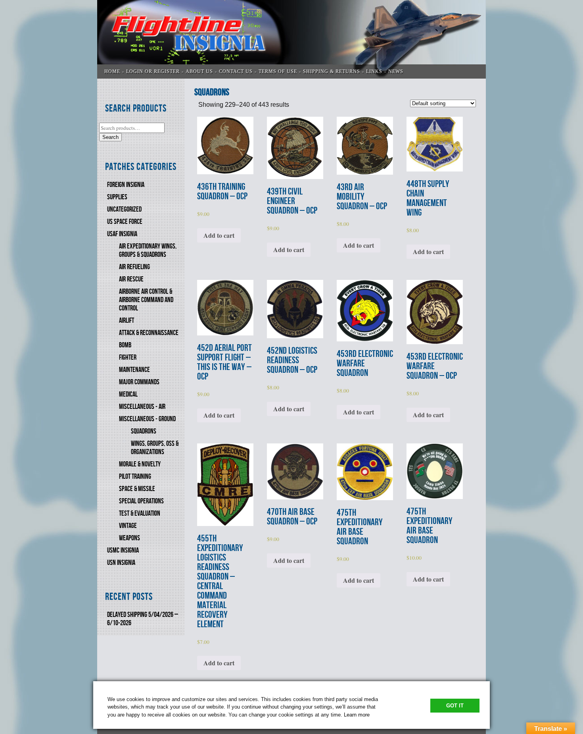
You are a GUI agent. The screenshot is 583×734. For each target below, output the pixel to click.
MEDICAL (128, 394)
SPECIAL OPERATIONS (141, 501)
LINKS (374, 71)
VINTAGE (128, 526)
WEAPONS (129, 538)
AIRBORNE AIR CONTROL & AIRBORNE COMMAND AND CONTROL (146, 299)
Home (112, 71)
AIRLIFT (126, 320)
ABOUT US (199, 71)
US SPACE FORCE (124, 222)
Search (110, 137)
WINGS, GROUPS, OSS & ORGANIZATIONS (154, 447)
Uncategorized (124, 209)
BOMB (125, 345)
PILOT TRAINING (135, 476)
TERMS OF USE (278, 71)
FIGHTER (127, 357)
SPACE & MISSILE (137, 489)
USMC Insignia (123, 550)
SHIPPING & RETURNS (331, 71)
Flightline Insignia (291, 39)
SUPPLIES (117, 197)
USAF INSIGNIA (122, 234)
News (395, 71)
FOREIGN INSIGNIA (125, 185)
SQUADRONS (143, 431)
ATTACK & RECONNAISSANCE (148, 333)
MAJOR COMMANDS (139, 382)
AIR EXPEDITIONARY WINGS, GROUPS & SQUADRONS (147, 250)
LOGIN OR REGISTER (153, 71)
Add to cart (218, 235)
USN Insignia (121, 563)
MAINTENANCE (134, 370)
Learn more (357, 715)
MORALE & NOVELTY (140, 464)
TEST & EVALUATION (139, 513)
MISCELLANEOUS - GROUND (147, 419)
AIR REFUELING (134, 267)
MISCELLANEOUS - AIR (142, 407)
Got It (455, 706)
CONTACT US (236, 71)
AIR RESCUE (131, 279)
